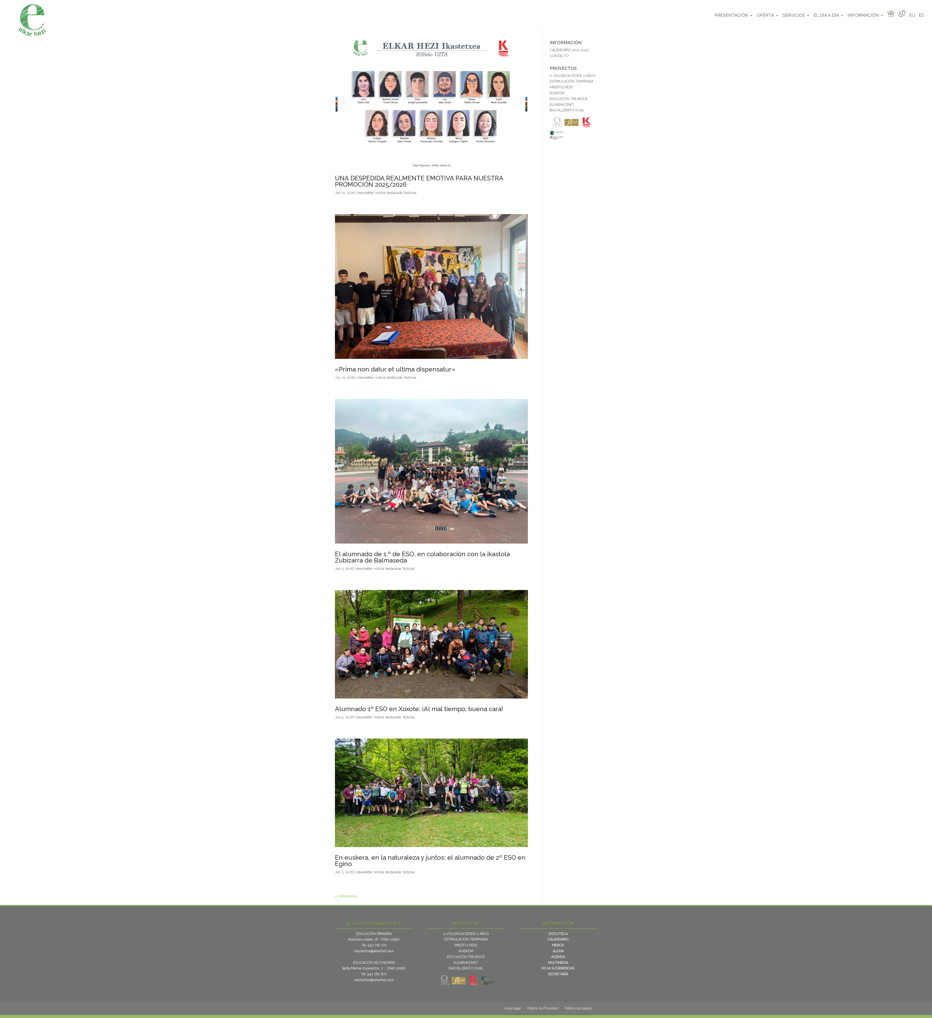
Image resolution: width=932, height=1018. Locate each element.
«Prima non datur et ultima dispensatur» (395, 369)
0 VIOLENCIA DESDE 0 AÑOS (572, 76)
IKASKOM (557, 93)
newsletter (366, 193)
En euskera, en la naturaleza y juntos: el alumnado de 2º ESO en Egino (430, 860)
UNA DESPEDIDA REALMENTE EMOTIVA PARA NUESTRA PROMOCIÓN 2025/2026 (419, 181)
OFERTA (765, 16)
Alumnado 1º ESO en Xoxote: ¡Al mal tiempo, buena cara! (419, 709)
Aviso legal (513, 1008)
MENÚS (558, 945)
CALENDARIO (558, 939)
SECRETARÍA (558, 974)
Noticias (410, 193)
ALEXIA (558, 951)
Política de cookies (578, 1008)
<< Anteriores (346, 896)
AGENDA (558, 957)
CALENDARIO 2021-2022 (569, 50)
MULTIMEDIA (558, 963)
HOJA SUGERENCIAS (558, 968)
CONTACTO (559, 56)
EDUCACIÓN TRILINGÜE (569, 99)
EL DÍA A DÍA (826, 16)
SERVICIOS (793, 16)
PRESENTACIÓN (731, 16)
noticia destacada (388, 193)
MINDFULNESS (561, 87)
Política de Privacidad (542, 1008)
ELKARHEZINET (562, 105)
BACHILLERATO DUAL (567, 110)
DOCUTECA (558, 934)
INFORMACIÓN (863, 16)
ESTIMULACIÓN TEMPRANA (571, 81)
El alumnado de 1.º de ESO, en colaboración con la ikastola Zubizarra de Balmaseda (422, 557)
